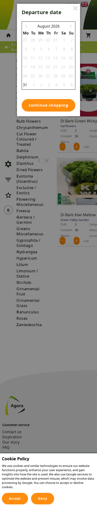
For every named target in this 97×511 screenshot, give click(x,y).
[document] (48, 474)
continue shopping (48, 105)
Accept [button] (15, 498)
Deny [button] (42, 498)
